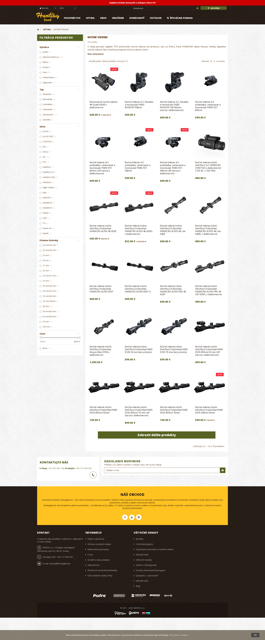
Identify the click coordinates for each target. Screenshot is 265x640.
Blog (138, 586)
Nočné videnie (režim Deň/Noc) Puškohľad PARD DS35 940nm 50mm (209, 410)
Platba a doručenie (96, 539)
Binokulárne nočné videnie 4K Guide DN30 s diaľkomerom (103, 105)
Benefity (139, 539)
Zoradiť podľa (95, 61)
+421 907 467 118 (56, 468)
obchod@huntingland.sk (59, 563)
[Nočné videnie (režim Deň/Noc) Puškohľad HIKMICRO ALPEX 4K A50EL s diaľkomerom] (139, 206)
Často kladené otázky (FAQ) (100, 575)
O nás (90, 554)
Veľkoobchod (93, 565)
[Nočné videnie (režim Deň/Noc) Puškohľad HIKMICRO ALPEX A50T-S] (139, 266)
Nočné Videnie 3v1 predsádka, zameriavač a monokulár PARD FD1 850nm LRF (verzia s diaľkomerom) (102, 168)
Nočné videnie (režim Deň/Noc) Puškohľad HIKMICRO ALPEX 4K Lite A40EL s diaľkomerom (208, 229)
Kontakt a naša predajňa (99, 560)
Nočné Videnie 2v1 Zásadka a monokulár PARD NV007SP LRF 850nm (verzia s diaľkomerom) (174, 106)
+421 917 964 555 (83, 468)
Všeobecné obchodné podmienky (102, 570)
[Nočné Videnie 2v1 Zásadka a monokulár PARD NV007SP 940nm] (139, 82)
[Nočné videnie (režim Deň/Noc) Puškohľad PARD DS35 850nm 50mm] (104, 387)
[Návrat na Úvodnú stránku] (38, 29)
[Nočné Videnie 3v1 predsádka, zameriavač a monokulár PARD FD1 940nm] (139, 142)
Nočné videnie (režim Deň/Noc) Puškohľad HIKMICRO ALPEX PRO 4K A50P (173, 290)
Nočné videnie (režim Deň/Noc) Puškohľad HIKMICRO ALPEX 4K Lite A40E (173, 229)
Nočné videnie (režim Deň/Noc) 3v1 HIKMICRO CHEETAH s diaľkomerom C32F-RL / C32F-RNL (208, 166)
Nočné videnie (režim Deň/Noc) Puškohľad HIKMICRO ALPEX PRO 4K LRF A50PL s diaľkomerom (208, 290)
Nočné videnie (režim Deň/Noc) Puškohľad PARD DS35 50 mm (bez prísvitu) (139, 349)
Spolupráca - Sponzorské (147, 575)
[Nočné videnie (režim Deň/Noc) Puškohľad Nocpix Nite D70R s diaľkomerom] (104, 326)
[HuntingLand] (48, 16)
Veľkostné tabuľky (144, 560)
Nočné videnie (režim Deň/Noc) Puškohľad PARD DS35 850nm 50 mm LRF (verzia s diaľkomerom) (209, 350)
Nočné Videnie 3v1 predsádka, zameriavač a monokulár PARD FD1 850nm (208, 106)
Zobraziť (205, 61)
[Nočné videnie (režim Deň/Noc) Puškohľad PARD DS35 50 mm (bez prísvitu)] (139, 326)
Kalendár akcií (142, 580)
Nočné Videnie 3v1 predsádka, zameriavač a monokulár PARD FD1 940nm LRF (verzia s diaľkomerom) (173, 168)
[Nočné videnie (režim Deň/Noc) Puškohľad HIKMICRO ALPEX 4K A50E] (104, 206)
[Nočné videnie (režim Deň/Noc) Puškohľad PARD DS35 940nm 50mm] (209, 387)
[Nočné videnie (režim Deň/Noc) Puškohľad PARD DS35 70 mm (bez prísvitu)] (174, 326)
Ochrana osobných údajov (99, 544)
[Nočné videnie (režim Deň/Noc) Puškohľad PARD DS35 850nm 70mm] (174, 387)
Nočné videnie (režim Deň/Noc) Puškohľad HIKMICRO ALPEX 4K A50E (103, 228)
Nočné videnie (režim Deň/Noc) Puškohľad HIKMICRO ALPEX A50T (101, 289)
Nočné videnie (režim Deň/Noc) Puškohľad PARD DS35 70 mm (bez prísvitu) (174, 349)
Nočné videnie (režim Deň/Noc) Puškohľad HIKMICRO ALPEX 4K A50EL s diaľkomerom (139, 229)
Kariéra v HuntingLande (146, 565)
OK (255, 635)
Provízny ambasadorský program (150, 570)
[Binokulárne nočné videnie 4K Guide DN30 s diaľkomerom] (104, 82)
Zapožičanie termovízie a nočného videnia (154, 549)
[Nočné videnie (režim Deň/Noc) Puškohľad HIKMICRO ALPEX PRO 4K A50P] (174, 266)
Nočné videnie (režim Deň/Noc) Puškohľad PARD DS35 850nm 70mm (174, 410)
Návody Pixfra (142, 554)
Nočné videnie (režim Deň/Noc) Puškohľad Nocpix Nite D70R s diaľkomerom (100, 350)
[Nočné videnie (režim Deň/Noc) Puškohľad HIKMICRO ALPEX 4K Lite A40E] (174, 206)
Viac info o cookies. (179, 635)
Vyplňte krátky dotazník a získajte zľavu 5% (132, 2)
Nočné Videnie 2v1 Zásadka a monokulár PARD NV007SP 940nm (139, 105)
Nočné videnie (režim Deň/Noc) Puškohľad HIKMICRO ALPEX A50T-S (138, 289)
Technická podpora (144, 544)
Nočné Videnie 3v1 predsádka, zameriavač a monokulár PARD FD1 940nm (137, 166)
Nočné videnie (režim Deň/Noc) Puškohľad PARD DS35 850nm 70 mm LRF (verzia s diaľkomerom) (139, 411)
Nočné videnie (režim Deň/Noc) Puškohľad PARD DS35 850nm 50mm (103, 410)
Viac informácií (96, 54)
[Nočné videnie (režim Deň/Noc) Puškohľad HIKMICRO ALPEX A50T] (104, 266)
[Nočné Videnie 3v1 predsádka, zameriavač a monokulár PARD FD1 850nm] (209, 82)
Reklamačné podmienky (98, 549)
